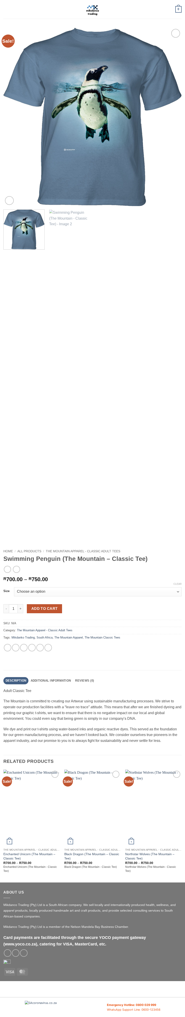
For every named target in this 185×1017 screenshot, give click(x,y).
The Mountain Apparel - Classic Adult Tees (83, 551)
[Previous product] (16, 569)
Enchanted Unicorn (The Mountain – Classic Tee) (29, 856)
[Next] (172, 117)
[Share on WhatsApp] (7, 647)
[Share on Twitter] (24, 647)
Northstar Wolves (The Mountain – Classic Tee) (149, 856)
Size (6, 591)
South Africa (45, 637)
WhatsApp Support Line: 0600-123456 (133, 1009)
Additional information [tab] (51, 680)
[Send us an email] (15, 953)
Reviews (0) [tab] (84, 680)
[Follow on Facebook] (7, 953)
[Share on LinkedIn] (48, 647)
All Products (29, 551)
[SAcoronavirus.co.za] (66, 1007)
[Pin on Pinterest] (40, 647)
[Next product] (7, 569)
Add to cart (44, 609)
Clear (177, 584)
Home (8, 551)
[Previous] (13, 117)
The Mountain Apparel (68, 637)
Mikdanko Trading (23, 637)
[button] (6, 9)
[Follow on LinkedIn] (24, 953)
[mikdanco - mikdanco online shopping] (93, 9)
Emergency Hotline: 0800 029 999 (131, 1005)
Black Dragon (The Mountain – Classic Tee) (91, 856)
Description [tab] (16, 680)
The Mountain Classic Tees (102, 637)
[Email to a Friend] (32, 647)
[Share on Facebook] (15, 647)
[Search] (170, 9)
